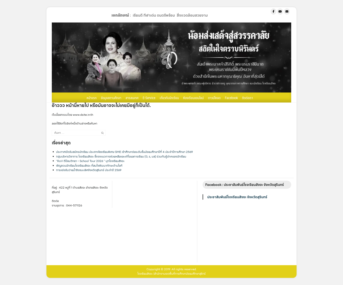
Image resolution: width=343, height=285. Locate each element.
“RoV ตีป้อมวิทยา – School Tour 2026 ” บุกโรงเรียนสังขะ (90, 161)
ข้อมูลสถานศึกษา (111, 98)
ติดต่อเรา (247, 98)
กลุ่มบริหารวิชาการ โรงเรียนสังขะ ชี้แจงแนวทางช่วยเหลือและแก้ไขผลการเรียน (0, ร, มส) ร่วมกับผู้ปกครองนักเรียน (121, 156)
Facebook (231, 98)
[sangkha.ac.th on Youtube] (280, 11)
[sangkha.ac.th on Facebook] (273, 11)
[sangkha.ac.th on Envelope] (287, 11)
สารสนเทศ (132, 98)
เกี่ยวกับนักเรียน (169, 98)
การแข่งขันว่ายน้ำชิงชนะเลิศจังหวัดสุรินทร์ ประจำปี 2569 (88, 170)
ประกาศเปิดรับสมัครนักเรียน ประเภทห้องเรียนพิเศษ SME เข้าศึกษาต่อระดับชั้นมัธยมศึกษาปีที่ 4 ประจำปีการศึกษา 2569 (124, 152)
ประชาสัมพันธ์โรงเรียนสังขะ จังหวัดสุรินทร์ (237, 197)
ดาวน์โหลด (214, 98)
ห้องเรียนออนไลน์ (193, 98)
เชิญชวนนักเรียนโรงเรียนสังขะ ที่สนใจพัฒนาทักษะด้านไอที (89, 165)
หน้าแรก (92, 98)
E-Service (149, 98)
